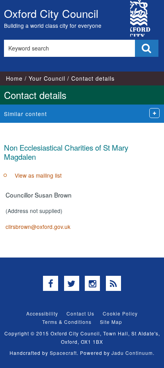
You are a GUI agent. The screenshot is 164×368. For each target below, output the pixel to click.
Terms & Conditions (67, 321)
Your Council (47, 78)
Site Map (111, 321)
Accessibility (42, 313)
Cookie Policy (120, 313)
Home (14, 78)
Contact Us (80, 313)
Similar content (25, 114)
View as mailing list (38, 175)
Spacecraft (63, 352)
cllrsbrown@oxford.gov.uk (38, 226)
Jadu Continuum (132, 352)
